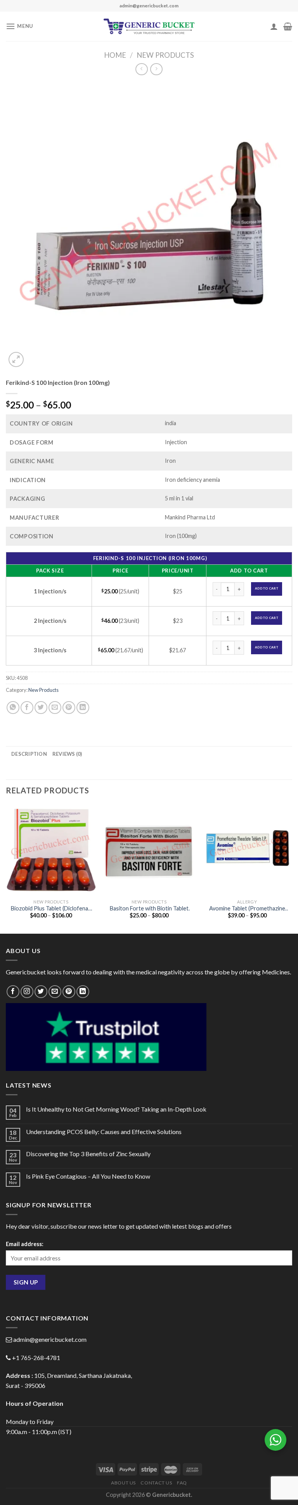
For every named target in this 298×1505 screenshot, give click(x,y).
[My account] (274, 26)
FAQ (182, 1483)
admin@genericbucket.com (50, 1339)
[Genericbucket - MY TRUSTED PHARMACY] (149, 26)
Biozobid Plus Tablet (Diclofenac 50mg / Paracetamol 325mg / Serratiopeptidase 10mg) (51, 908)
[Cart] (287, 26)
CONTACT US (156, 1483)
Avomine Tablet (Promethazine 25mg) (247, 908)
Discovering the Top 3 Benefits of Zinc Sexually (88, 1153)
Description (29, 754)
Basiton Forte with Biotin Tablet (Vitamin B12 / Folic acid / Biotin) (149, 908)
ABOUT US (123, 1483)
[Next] (292, 868)
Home (115, 55)
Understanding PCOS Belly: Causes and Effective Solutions (104, 1131)
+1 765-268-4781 (36, 1357)
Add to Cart (266, 588)
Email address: (24, 1244)
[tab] (29, 754)
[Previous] (6, 868)
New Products (165, 55)
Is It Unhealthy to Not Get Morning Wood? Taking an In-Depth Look (116, 1109)
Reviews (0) (67, 754)
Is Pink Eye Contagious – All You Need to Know (88, 1176)
